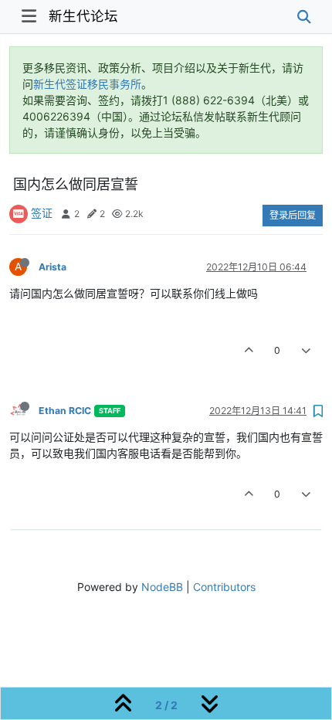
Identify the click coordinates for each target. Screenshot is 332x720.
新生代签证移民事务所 (87, 83)
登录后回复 (292, 215)
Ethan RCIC (65, 410)
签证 (42, 212)
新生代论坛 (83, 16)
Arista (52, 267)
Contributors (224, 586)
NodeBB (162, 586)
